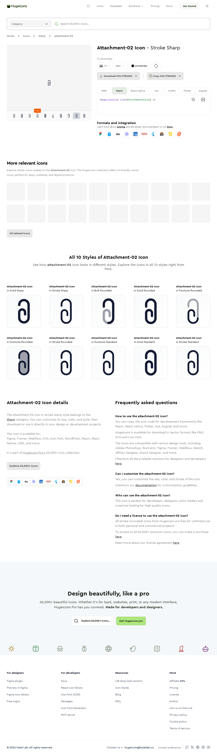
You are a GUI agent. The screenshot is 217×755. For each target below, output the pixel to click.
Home (10, 36)
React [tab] (119, 90)
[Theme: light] (207, 6)
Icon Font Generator (73, 708)
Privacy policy (178, 715)
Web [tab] (104, 90)
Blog (118, 694)
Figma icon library (18, 694)
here (118, 463)
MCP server (68, 715)
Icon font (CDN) (70, 694)
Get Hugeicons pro (131, 621)
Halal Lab (22, 747)
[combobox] (30, 24)
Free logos (13, 701)
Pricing (174, 688)
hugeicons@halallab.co (139, 747)
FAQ (118, 701)
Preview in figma (17, 688)
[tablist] (153, 90)
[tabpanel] (153, 105)
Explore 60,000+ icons (23, 466)
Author (174, 701)
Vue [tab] (156, 90)
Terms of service (180, 728)
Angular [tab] (203, 90)
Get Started (189, 6)
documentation (146, 485)
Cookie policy (178, 722)
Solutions (134, 6)
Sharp (11, 419)
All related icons (19, 233)
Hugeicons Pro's (34, 453)
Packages (67, 701)
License (174, 694)
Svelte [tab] (171, 90)
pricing (121, 126)
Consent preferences (169, 747)
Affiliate (177, 681)
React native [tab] (138, 90)
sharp (41, 36)
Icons (26, 36)
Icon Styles (122, 688)
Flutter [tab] (187, 90)
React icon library (72, 688)
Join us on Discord (181, 708)
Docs (170, 126)
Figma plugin (15, 681)
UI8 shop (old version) (128, 681)
